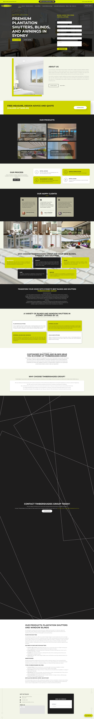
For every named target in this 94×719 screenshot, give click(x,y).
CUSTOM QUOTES (80, 107)
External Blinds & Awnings (30, 152)
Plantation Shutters (28, 133)
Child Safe (55, 152)
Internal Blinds (56, 133)
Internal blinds (53, 323)
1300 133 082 (60, 508)
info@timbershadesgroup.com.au (71, 508)
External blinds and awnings (22, 335)
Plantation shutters (19, 323)
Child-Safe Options (54, 335)
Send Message (62, 48)
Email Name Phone (61, 20)
